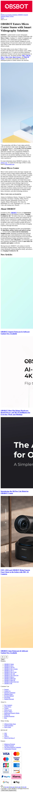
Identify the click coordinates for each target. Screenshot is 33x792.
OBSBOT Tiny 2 (9, 670)
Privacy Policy (8, 711)
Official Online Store (10, 724)
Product (3, 14)
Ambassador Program (10, 749)
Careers (6, 708)
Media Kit (7, 714)
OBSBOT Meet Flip (10, 678)
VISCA (6, 736)
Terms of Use (8, 710)
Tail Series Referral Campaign (12, 747)
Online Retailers (8, 725)
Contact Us (7, 691)
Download (7, 697)
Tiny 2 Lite (8, 57)
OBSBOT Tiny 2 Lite (10, 672)
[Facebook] (6, 787)
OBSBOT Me (8, 683)
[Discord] (2, 787)
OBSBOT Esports (23, 14)
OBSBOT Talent (9, 664)
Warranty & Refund (9, 692)
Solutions (15, 14)
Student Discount (9, 699)
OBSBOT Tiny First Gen (11, 675)
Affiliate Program (9, 745)
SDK (5, 735)
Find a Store (7, 727)
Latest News (7, 706)
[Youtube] (18, 787)
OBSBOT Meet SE (9, 680)
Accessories (8, 14)
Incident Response (9, 716)
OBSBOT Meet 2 (9, 677)
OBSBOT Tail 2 (8, 665)
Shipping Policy (8, 694)
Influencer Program (9, 744)
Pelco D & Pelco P (9, 738)
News (2, 18)
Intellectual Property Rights (11, 713)
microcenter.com (9, 164)
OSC (5, 733)
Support (3, 16)
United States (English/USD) (8, 790)
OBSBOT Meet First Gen (11, 682)
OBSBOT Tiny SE (9, 674)
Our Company (8, 705)
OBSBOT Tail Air (9, 667)
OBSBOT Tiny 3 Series (11, 669)
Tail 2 (23, 55)
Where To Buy (9, 16)
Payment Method (9, 696)
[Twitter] (23, 787)
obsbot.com (4, 162)
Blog (5, 718)
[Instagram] (12, 787)
